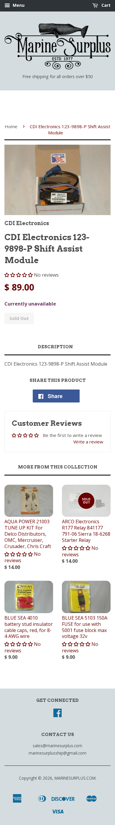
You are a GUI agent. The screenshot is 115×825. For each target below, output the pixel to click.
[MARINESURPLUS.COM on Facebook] (57, 714)
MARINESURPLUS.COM (75, 778)
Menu (18, 5)
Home (11, 126)
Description (55, 346)
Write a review (88, 442)
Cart (105, 5)
